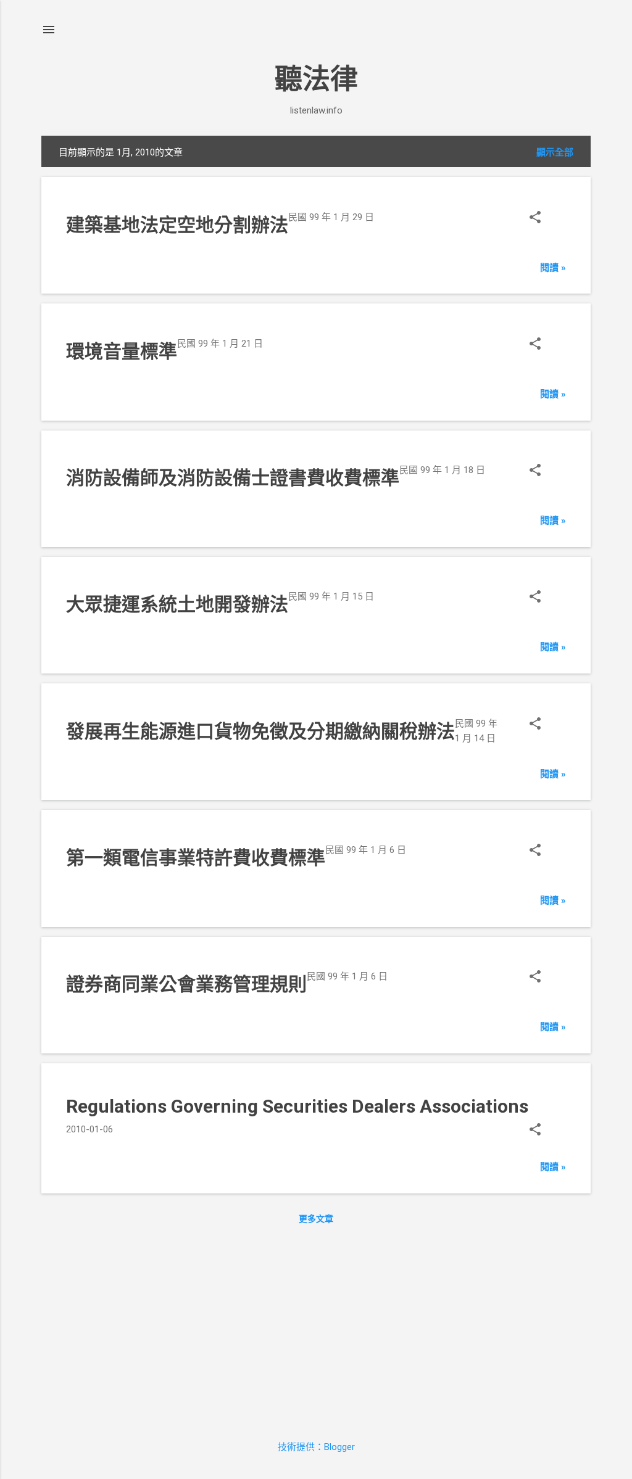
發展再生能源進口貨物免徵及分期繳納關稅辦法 (260, 731)
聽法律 (316, 79)
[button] (535, 219)
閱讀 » (553, 267)
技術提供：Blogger (316, 1446)
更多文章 (316, 1219)
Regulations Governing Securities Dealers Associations (297, 1106)
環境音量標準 (121, 351)
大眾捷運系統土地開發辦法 (177, 604)
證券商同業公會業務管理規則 (186, 984)
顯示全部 (554, 152)
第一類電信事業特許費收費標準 (195, 857)
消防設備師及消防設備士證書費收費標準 (232, 477)
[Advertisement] (316, 1329)
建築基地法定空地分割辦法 (177, 225)
